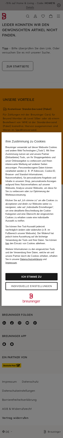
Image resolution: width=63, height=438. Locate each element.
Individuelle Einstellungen (31, 286)
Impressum (11, 262)
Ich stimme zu (31, 276)
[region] (31, 219)
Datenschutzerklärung (31, 259)
